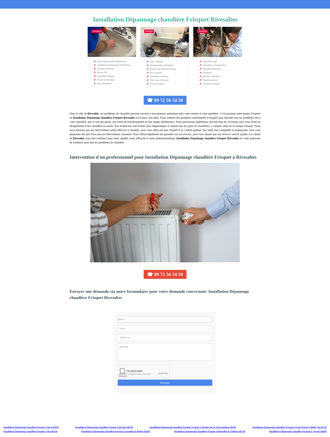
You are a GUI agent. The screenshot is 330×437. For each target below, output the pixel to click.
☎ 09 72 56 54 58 (165, 100)
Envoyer (165, 382)
